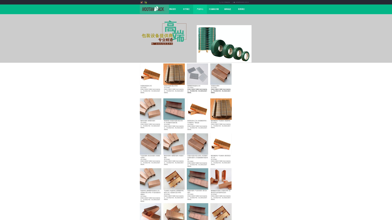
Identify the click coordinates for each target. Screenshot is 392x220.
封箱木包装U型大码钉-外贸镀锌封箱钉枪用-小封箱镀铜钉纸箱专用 (197, 157)
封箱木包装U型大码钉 (171, 86)
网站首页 (172, 9)
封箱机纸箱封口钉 (146, 86)
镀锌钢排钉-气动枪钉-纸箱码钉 (221, 121)
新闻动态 (227, 9)
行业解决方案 (214, 9)
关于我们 (186, 9)
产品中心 (200, 9)
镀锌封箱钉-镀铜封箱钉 (147, 121)
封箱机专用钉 (215, 86)
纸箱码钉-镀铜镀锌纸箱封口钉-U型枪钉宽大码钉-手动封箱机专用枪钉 (150, 192)
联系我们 (241, 9)
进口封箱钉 (143, 87)
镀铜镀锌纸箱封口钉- (194, 86)
